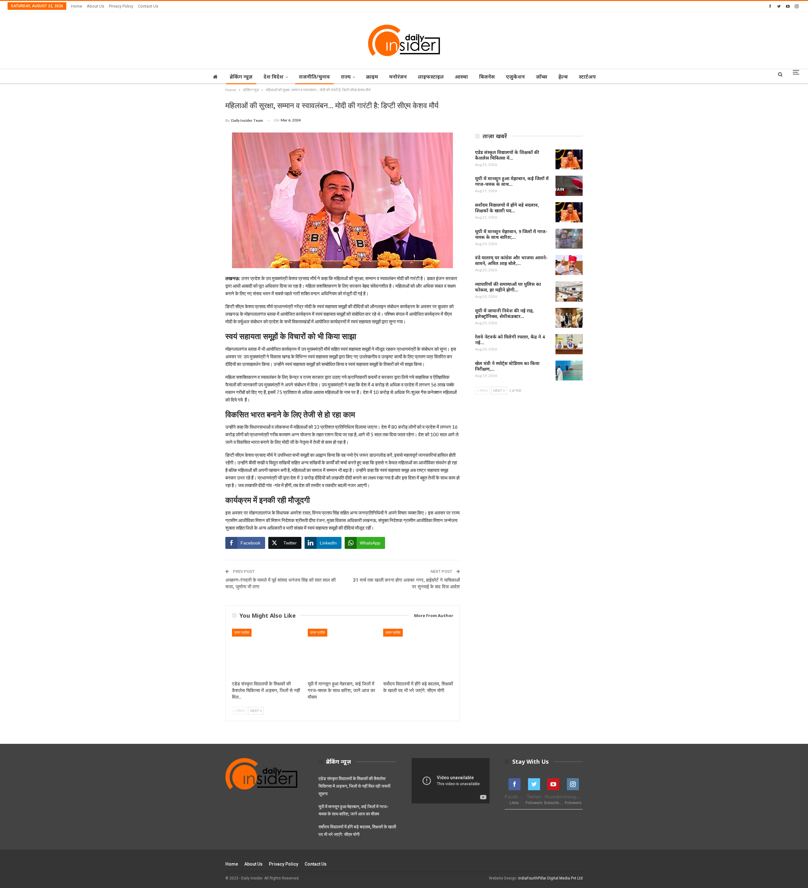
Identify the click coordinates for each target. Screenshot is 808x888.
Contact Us (148, 6)
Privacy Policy (121, 6)
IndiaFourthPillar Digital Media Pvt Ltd (550, 878)
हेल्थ (563, 76)
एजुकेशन (515, 76)
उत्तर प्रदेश (241, 632)
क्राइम (372, 76)
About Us (95, 6)
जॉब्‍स (541, 76)
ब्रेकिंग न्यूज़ (241, 76)
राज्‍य (346, 76)
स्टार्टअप (587, 76)
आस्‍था (461, 76)
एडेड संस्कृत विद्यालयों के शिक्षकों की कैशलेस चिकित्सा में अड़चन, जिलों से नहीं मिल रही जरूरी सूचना (354, 786)
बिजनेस (487, 76)
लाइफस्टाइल (431, 76)
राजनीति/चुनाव (314, 76)
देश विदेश (273, 76)
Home (76, 6)
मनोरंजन (398, 76)
